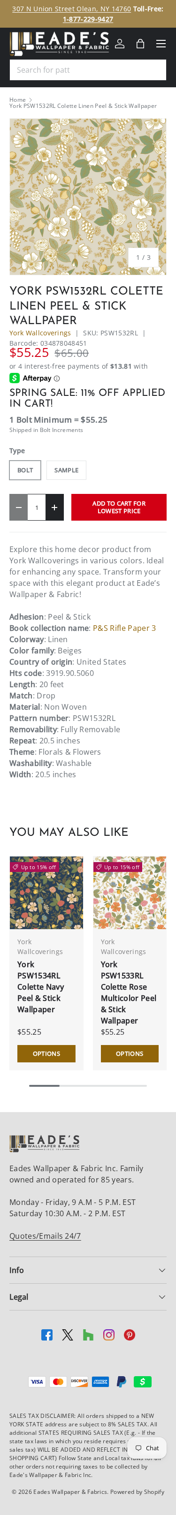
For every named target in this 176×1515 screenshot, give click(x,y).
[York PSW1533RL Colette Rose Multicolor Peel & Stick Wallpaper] (130, 893)
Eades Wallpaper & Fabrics (70, 1492)
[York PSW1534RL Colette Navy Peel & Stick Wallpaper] (46, 893)
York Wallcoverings (40, 332)
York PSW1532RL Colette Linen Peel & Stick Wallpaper (83, 106)
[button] (140, 43)
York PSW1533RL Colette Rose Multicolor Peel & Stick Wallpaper (129, 992)
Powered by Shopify (137, 1492)
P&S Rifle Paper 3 (124, 628)
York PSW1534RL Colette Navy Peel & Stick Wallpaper (40, 987)
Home (17, 100)
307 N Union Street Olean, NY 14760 (71, 8)
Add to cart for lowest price (118, 507)
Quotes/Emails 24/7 (45, 1236)
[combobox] (88, 70)
